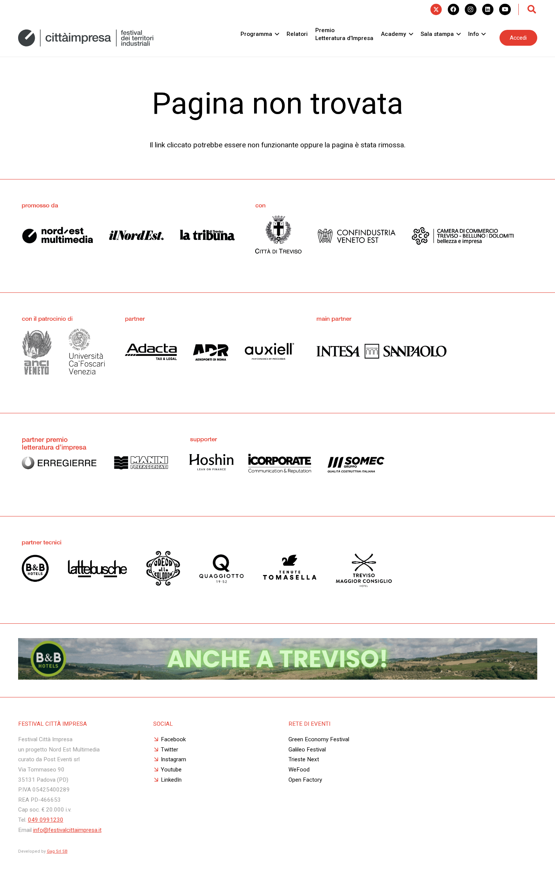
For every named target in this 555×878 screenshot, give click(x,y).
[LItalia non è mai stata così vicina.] (277, 677)
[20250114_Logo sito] (86, 37)
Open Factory (305, 779)
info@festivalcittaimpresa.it (67, 830)
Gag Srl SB (57, 851)
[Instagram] (470, 9)
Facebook (173, 739)
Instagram (173, 759)
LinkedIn (171, 779)
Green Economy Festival (318, 739)
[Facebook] (453, 9)
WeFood (299, 769)
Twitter (169, 749)
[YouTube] (504, 9)
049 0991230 (45, 819)
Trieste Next (303, 759)
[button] (532, 9)
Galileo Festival (307, 749)
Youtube (171, 769)
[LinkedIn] (487, 9)
